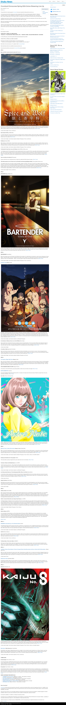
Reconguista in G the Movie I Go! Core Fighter (56, 63)
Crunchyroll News (21, 43)
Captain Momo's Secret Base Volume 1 (56, 103)
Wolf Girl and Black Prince (54, 64)
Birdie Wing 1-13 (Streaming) (55, 52)
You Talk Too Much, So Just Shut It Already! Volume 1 (57, 97)
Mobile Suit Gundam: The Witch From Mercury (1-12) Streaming (56, 51)
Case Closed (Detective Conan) (8, 678)
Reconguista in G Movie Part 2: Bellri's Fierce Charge (57, 60)
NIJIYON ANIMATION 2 (5, 370)
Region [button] (58, 1)
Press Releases (45, 12)
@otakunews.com (57, 11)
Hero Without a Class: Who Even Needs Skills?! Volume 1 (56, 107)
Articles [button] (54, 1)
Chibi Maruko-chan (6, 681)
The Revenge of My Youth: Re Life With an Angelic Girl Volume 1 (57, 101)
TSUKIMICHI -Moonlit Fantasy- (8, 676)
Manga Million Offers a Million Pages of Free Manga (57, 28)
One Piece (4, 677)
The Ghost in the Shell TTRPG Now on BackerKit (56, 31)
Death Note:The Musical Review (55, 18)
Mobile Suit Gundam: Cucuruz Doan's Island (57, 48)
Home (50, 1)
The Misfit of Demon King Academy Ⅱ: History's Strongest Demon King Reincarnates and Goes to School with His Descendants (23, 549)
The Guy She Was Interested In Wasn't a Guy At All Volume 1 (57, 94)
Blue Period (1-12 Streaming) (55, 54)
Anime (44, 11)
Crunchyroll (15, 12)
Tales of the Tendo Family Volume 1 (56, 109)
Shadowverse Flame (4, 558)
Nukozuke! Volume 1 (53, 105)
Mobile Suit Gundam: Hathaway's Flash (56, 57)
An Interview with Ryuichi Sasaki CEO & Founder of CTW (56, 42)
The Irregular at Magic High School (7, 359)
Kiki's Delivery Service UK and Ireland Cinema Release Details (57, 34)
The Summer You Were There (55, 112)
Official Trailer (37, 128)
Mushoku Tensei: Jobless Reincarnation (8, 448)
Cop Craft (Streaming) (53, 66)
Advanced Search (53, 7)
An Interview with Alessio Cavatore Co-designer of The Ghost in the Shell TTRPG (57, 39)
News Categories (45, 9)
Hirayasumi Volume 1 (53, 99)
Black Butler (3, 648)
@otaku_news (56, 9)
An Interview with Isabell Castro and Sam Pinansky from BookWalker (57, 26)
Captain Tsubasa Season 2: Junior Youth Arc (11, 680)
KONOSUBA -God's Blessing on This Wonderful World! (10, 523)
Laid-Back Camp (4, 262)
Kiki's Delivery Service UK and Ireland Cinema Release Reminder (57, 17)
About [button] (63, 1)
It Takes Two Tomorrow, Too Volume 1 (56, 111)
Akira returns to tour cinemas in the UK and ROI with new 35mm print (57, 37)
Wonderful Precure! (6, 679)
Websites (44, 13)
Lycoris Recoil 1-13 (53, 56)
